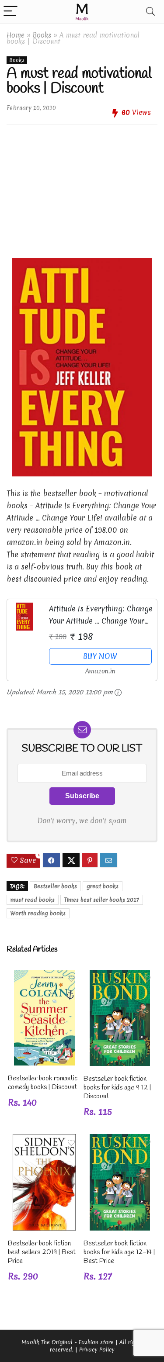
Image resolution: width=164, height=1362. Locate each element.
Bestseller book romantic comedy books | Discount (42, 1083)
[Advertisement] (82, 188)
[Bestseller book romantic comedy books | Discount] (44, 976)
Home (15, 35)
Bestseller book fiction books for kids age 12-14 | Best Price (119, 1252)
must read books (32, 899)
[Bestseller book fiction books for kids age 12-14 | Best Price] (120, 1140)
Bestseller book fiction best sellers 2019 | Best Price (42, 1252)
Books (42, 35)
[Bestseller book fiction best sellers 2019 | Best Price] (44, 1140)
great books (103, 886)
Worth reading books (38, 913)
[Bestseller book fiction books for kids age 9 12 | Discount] (120, 976)
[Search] (150, 11)
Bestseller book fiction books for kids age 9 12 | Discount (117, 1087)
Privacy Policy (97, 1349)
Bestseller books (55, 886)
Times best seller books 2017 (101, 899)
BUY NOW (100, 656)
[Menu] (10, 11)
